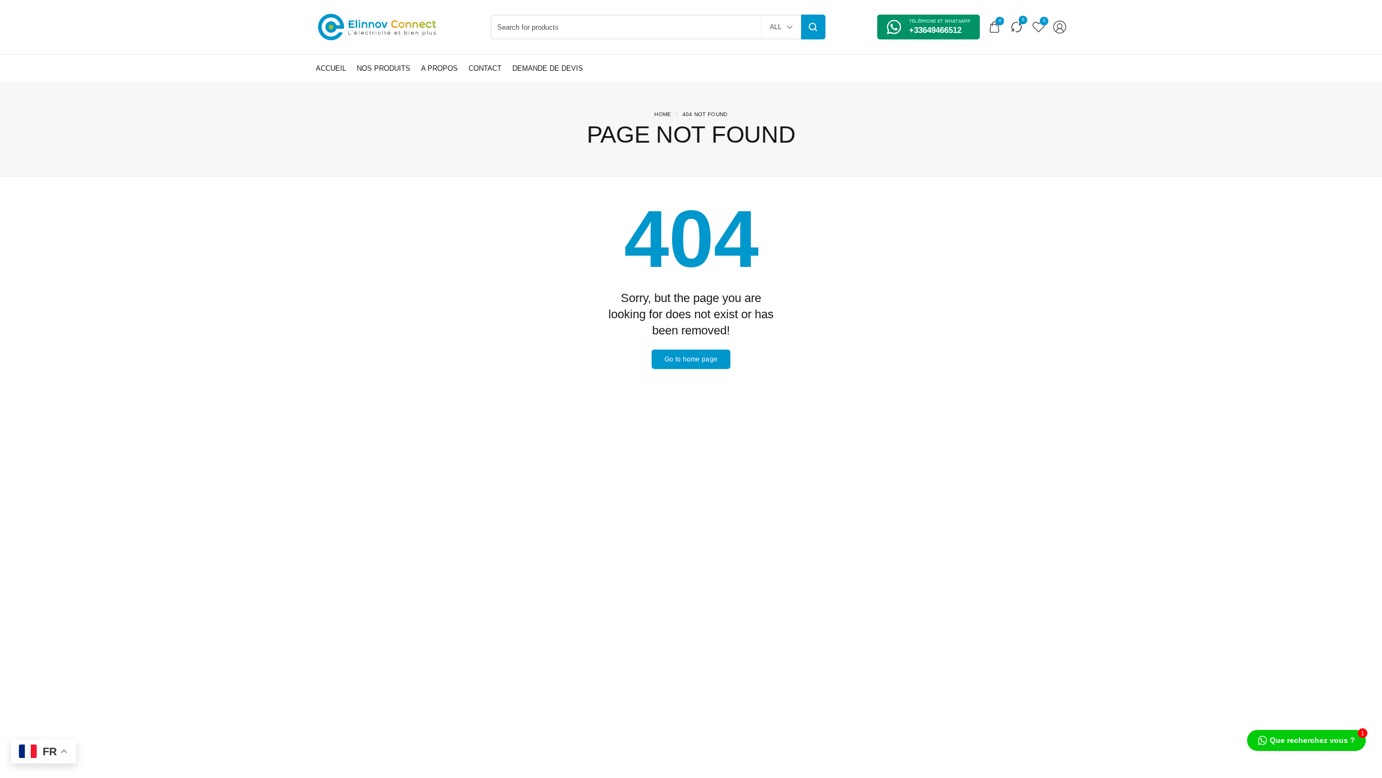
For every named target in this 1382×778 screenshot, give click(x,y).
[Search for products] (813, 27)
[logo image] (377, 26)
